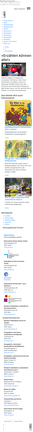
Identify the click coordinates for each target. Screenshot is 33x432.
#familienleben (8, 25)
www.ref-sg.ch (9, 364)
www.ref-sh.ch (9, 352)
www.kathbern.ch (9, 314)
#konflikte (7, 39)
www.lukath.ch (9, 376)
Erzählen (8, 216)
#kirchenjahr (8, 37)
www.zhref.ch (8, 247)
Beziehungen (9, 218)
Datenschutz (18, 421)
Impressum (7, 421)
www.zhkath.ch (9, 269)
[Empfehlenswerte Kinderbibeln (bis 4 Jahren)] (18, 113)
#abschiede (7, 35)
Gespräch (8, 222)
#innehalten (7, 33)
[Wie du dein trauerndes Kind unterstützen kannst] (18, 187)
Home (7, 47)
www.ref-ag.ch (9, 415)
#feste (6, 29)
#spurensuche (8, 20)
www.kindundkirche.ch (11, 405)
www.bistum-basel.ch (11, 386)
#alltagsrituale (8, 27)
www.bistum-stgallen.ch (12, 395)
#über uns (7, 43)
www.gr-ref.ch (8, 341)
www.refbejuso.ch (10, 292)
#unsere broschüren (10, 41)
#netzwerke (7, 31)
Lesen (7, 137)
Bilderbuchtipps (10, 220)
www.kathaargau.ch (10, 329)
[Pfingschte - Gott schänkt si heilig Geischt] (18, 149)
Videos (7, 224)
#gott (5, 22)
